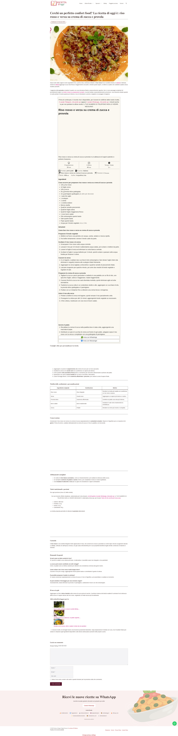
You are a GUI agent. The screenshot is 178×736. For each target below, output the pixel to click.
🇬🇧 (94, 713)
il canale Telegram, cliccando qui (70, 102)
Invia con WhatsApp (90, 337)
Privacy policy (118, 730)
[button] (126, 3)
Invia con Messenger (90, 341)
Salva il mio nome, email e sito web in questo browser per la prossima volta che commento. (77, 679)
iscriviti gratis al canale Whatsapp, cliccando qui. (101, 496)
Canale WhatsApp (89, 705)
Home (80, 3)
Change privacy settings (89, 719)
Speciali (98, 3)
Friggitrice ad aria (113, 3)
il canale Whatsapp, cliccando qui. (97, 102)
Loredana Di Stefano (73, 728)
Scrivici (121, 3)
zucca (118, 83)
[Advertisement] (89, 135)
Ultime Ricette (88, 3)
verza (57, 84)
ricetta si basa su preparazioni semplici (73, 92)
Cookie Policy (125, 730)
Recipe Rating (54, 646)
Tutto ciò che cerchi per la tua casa (111, 498)
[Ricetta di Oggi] (59, 3)
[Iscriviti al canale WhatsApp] (174, 723)
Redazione (107, 730)
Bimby (105, 3)
